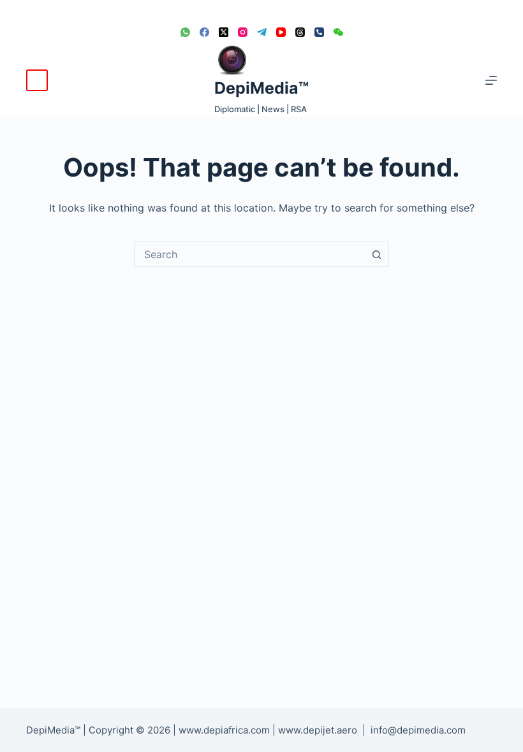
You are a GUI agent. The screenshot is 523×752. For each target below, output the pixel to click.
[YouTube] (281, 32)
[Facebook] (204, 32)
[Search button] (376, 254)
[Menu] (491, 80)
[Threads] (300, 32)
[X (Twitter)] (223, 32)
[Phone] (319, 32)
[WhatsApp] (185, 32)
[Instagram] (242, 32)
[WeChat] (338, 32)
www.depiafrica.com (224, 730)
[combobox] (249, 254)
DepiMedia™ (261, 88)
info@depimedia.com (418, 730)
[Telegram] (262, 32)
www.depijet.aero (317, 730)
